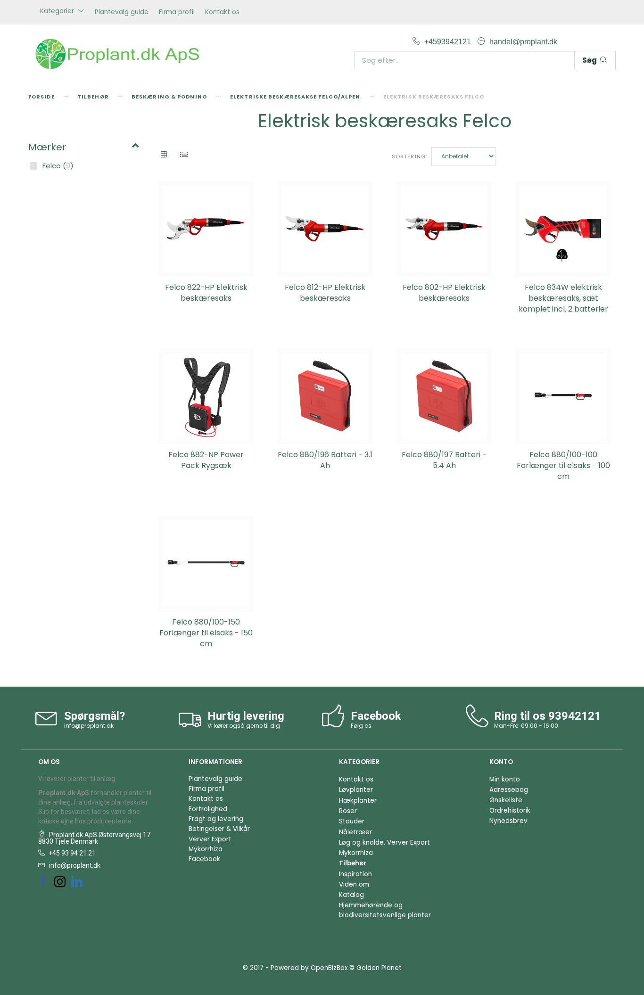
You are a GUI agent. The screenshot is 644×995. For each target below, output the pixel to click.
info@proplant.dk (89, 726)
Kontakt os (222, 12)
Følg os (361, 726)
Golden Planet (379, 967)
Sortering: (409, 156)
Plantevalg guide (122, 12)
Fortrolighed (208, 809)
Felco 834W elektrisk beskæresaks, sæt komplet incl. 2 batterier (563, 298)
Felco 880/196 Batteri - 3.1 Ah (325, 460)
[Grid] (164, 155)
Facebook (204, 859)
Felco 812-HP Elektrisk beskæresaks (325, 293)
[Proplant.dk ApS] (121, 53)
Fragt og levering (216, 818)
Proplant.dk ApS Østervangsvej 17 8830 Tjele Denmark (94, 838)
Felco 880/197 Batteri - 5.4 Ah (444, 460)
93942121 (574, 716)
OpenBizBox (329, 967)
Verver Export (210, 839)
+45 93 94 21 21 (71, 853)
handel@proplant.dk (523, 41)
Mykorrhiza (206, 849)
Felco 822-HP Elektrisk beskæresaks (206, 293)
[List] (183, 155)
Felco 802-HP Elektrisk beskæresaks (444, 293)
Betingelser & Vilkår (219, 828)
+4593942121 (448, 41)
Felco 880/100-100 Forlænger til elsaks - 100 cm (563, 466)
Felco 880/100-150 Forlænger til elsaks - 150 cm (206, 633)
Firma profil (177, 12)
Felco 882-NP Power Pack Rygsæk (206, 460)
